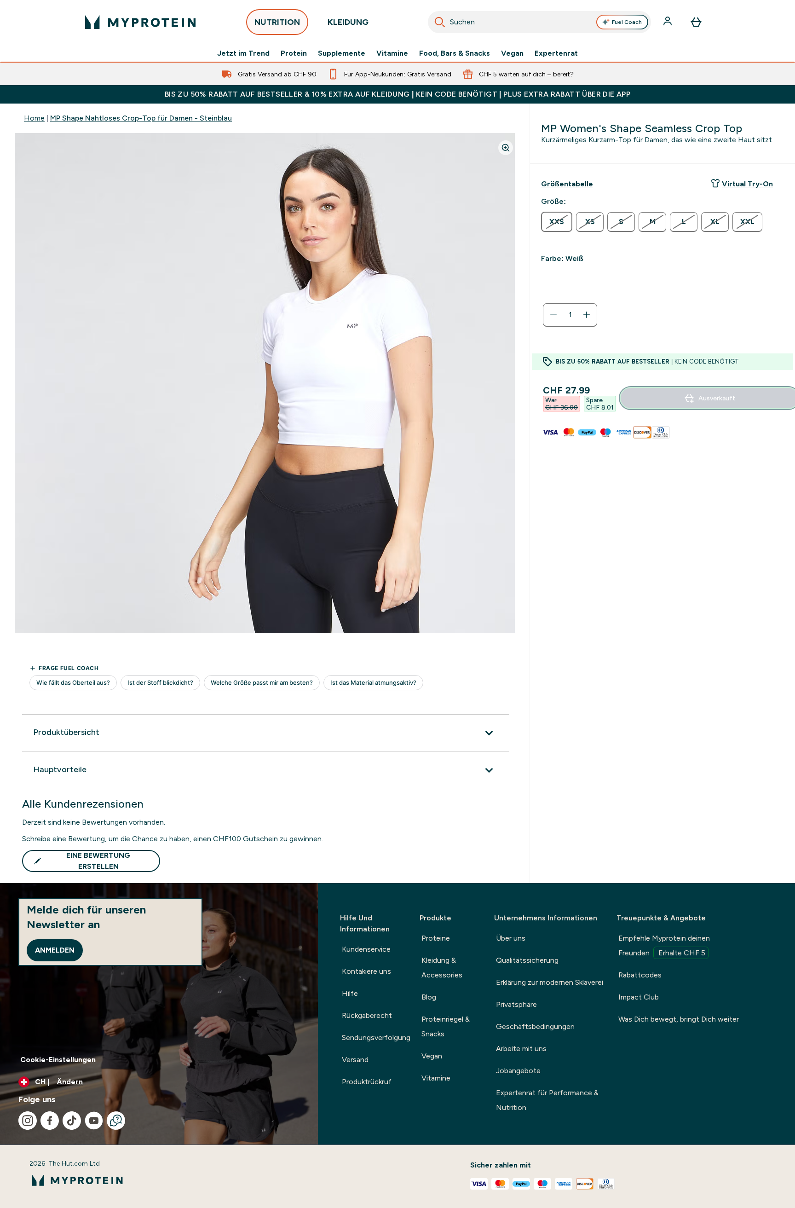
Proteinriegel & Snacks (445, 1026)
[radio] (556, 222)
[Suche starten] (439, 22)
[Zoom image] (505, 147)
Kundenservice (366, 949)
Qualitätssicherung (527, 960)
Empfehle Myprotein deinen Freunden (664, 945)
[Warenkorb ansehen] (696, 22)
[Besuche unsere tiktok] (72, 1120)
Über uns (510, 938)
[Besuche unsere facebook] (49, 1120)
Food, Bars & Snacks (454, 53)
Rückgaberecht (367, 1015)
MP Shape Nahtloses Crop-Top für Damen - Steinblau (141, 118)
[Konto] (668, 22)
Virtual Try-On (747, 184)
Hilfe (350, 993)
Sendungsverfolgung (376, 1037)
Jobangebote (518, 1071)
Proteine (435, 938)
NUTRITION (277, 22)
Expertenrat (556, 53)
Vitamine (392, 53)
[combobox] (539, 22)
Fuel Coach (627, 22)
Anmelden (55, 950)
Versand (355, 1060)
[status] (570, 315)
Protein (294, 53)
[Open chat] (116, 1120)
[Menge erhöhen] (586, 315)
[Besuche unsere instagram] (27, 1120)
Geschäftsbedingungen (535, 1026)
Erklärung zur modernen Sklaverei (549, 982)
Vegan (512, 53)
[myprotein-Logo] (140, 22)
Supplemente (341, 53)
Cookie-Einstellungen (58, 1060)
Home (34, 118)
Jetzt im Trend (243, 53)
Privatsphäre (516, 1004)
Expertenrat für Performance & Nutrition (547, 1100)
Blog (428, 997)
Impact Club (638, 997)
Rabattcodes (640, 975)
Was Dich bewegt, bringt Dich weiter (678, 1019)
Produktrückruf (367, 1082)
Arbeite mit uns (521, 1048)
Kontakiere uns (366, 971)
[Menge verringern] (553, 315)
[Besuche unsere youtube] (94, 1120)
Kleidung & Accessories (441, 967)
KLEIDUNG (348, 22)
